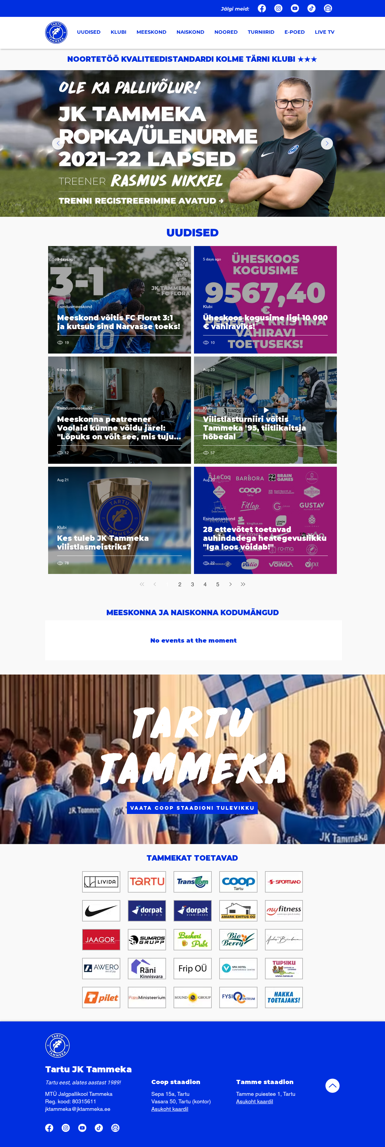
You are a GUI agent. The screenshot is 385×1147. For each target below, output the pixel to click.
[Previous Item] (58, 144)
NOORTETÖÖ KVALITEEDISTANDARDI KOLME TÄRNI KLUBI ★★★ (192, 59)
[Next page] (230, 584)
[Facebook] (262, 8)
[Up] (332, 1086)
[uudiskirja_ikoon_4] (328, 8)
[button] (119, 32)
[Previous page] (154, 584)
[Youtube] (295, 8)
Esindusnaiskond (219, 518)
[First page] (142, 584)
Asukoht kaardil (169, 1109)
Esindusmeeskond (74, 306)
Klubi (207, 306)
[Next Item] (327, 144)
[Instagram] (278, 8)
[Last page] (243, 584)
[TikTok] (311, 8)
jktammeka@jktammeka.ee (77, 1109)
